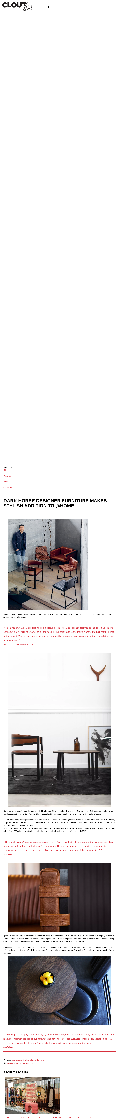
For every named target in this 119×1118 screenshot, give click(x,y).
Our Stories (7, 487)
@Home (6, 470)
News (5, 482)
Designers (7, 476)
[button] (48, 7)
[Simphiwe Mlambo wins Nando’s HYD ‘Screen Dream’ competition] (32, 1114)
